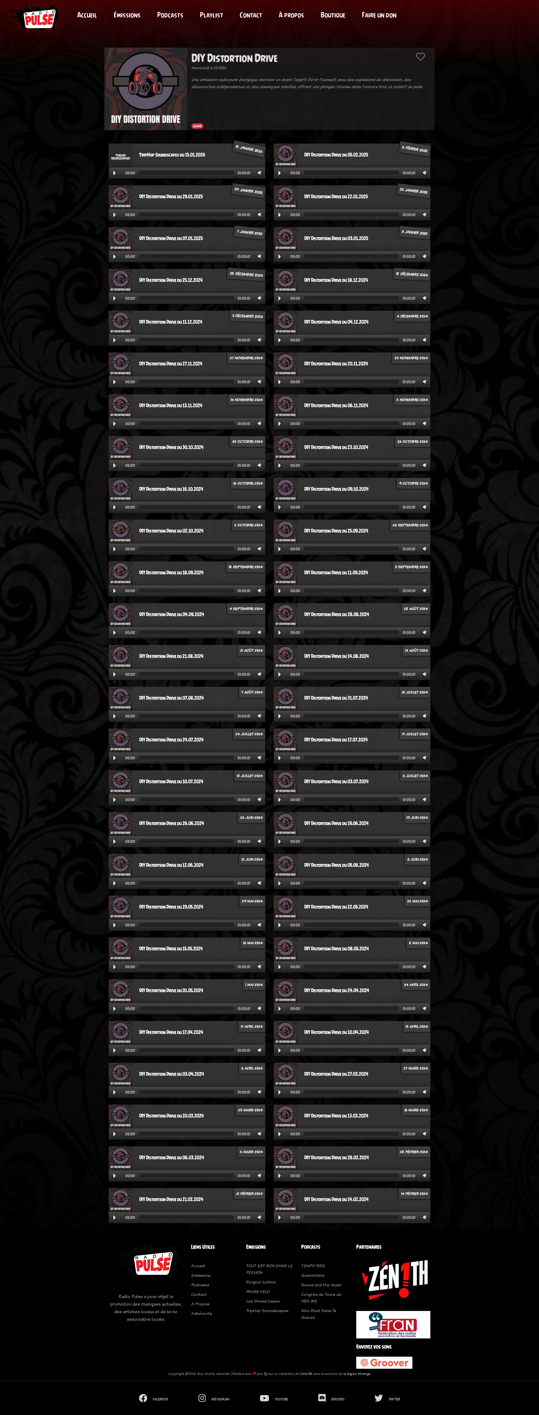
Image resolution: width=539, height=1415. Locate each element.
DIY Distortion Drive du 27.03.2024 (336, 1074)
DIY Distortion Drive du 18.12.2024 (336, 280)
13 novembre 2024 (247, 399)
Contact (251, 15)
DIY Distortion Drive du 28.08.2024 (336, 614)
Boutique (333, 15)
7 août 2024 (252, 692)
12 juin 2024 (252, 859)
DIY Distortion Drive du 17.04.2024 (171, 1032)
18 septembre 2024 (246, 566)
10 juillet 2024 (250, 775)
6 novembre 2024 (412, 399)
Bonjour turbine (261, 1282)
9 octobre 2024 (413, 483)
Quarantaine (313, 1275)
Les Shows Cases (263, 1301)
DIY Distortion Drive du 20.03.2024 (171, 1115)
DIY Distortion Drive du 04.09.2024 (171, 614)
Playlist (211, 15)
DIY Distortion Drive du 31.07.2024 (336, 697)
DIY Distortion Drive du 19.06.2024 (336, 823)
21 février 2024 (249, 1193)
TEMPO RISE (313, 1266)
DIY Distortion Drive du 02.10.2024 (171, 530)
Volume (258, 173)
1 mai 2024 (254, 984)
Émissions (127, 15)
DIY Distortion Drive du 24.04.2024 (336, 990)
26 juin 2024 (251, 817)
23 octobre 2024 (413, 441)
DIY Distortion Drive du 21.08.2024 (171, 656)
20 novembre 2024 (411, 357)
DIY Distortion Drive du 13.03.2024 (336, 1115)
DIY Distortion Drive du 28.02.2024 (336, 1157)
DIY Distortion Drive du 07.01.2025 (171, 238)
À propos (291, 15)
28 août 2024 (416, 608)
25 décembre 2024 (246, 274)
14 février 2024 (414, 1193)
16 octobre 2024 (248, 483)
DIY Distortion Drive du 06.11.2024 (336, 405)
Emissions (200, 1275)
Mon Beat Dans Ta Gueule (318, 1314)
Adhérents (201, 1313)
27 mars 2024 (416, 1068)
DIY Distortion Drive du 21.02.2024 (171, 1199)
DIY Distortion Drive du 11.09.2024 (336, 572)
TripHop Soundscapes (267, 1310)
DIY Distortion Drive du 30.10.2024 (171, 447)
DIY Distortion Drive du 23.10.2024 (336, 447)
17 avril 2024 (252, 1026)
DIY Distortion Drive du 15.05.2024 (171, 948)
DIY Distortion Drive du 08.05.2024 (336, 948)
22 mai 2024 (417, 901)
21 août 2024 (251, 650)
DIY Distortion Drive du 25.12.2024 (171, 280)
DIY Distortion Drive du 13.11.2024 (170, 405)
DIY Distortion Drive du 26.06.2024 (171, 823)
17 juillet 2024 (415, 733)
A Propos (200, 1304)
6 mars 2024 (251, 1151)
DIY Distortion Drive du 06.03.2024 (171, 1157)
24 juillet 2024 (249, 733)
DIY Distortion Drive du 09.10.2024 (336, 489)
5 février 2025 (415, 148)
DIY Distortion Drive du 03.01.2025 (336, 238)
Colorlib (306, 1373)
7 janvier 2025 (250, 232)
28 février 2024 (414, 1151)
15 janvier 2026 (249, 149)
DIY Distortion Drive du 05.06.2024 (336, 865)
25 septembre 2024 (410, 524)
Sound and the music (321, 1285)
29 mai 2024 (252, 901)
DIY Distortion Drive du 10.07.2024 (171, 781)
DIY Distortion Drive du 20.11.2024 (336, 363)
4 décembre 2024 (412, 316)
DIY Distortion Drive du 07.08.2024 (171, 697)
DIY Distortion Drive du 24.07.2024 (171, 739)
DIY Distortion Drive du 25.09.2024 (336, 530)
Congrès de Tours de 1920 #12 (321, 1297)
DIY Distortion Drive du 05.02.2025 (336, 154)
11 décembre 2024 (247, 316)
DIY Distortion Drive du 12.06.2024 (171, 865)
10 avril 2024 (417, 1026)
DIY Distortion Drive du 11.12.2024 (170, 321)
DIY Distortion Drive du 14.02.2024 (336, 1199)
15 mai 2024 (253, 942)
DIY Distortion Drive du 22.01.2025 (336, 196)
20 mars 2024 (250, 1109)
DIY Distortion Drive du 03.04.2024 (171, 1074)
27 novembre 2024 (246, 357)
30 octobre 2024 (247, 441)
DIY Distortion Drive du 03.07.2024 (336, 781)
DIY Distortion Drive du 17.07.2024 (336, 739)
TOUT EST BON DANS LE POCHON (269, 1269)
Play (114, 173)
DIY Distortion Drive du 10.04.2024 (336, 1032)
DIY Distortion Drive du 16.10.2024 (171, 489)
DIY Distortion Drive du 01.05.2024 (171, 990)
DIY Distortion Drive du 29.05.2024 (171, 906)
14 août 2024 (416, 650)
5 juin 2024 (417, 859)
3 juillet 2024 (415, 775)
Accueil (87, 15)
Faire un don (379, 15)
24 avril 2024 (416, 984)
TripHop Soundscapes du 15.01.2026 (172, 154)
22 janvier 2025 (413, 190)
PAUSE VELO (258, 1291)
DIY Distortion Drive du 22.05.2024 (336, 906)
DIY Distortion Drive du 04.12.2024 (336, 321)
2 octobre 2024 (248, 524)
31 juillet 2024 (415, 692)
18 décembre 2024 (412, 274)
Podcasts (170, 15)
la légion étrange (357, 1373)
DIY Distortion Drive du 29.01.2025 (171, 196)
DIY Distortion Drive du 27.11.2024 (170, 363)
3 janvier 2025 (414, 232)
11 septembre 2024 (411, 566)
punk (197, 126)
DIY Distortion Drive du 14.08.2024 (336, 656)
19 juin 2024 (417, 817)
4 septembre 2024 (246, 608)
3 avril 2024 (252, 1068)
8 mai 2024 (418, 942)
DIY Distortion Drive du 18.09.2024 (171, 572)
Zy (265, 1373)
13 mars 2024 (416, 1109)
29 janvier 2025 (248, 190)
